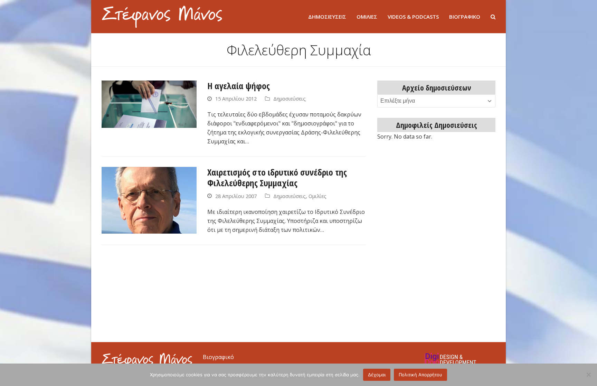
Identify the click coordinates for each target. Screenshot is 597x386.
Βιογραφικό (218, 357)
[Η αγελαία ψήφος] (149, 103)
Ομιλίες (317, 195)
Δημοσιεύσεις (289, 98)
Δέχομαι (377, 374)
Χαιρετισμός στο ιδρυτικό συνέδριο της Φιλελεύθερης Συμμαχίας (277, 177)
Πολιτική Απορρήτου (420, 374)
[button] (493, 16)
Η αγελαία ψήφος (238, 85)
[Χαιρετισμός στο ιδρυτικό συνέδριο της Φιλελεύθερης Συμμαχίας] (149, 200)
